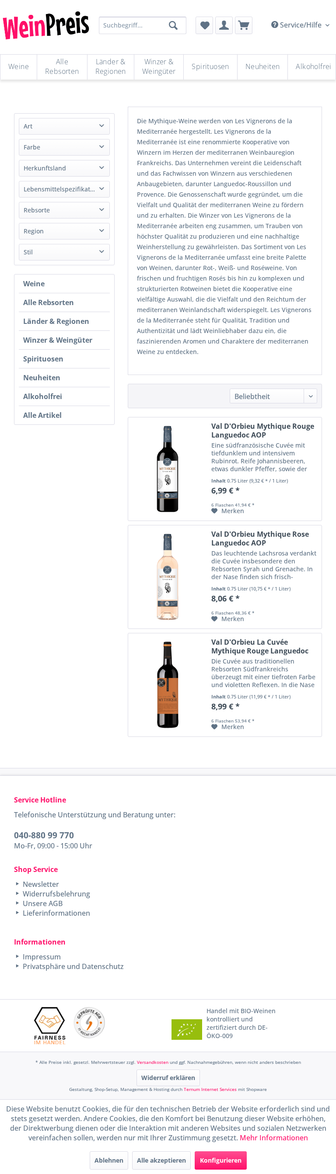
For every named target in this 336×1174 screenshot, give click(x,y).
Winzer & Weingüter (57, 340)
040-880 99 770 (44, 835)
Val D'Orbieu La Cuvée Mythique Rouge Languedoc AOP (259, 646)
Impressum (41, 957)
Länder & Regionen (56, 321)
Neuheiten (41, 377)
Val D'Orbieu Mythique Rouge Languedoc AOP (262, 430)
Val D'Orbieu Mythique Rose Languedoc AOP (260, 538)
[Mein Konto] (224, 25)
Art (28, 126)
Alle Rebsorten (48, 302)
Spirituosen (43, 359)
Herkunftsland (45, 168)
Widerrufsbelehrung (55, 894)
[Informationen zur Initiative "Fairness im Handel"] (50, 1026)
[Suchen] (173, 25)
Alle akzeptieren (161, 1160)
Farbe (32, 147)
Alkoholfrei (42, 396)
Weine (34, 283)
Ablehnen (108, 1160)
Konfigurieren (221, 1160)
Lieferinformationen (55, 913)
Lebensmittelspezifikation (61, 189)
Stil (28, 252)
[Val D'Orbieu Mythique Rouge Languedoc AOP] (168, 469)
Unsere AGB (42, 903)
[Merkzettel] (204, 25)
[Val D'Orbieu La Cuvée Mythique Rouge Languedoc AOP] (168, 685)
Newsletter (40, 884)
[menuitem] (204, 25)
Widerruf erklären (168, 1077)
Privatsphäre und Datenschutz (72, 966)
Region (34, 231)
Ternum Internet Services (210, 1089)
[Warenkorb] (243, 25)
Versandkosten (152, 1062)
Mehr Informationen (274, 1138)
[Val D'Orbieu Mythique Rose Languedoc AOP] (168, 577)
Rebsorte (37, 210)
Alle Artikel (42, 415)
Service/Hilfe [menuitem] (300, 25)
